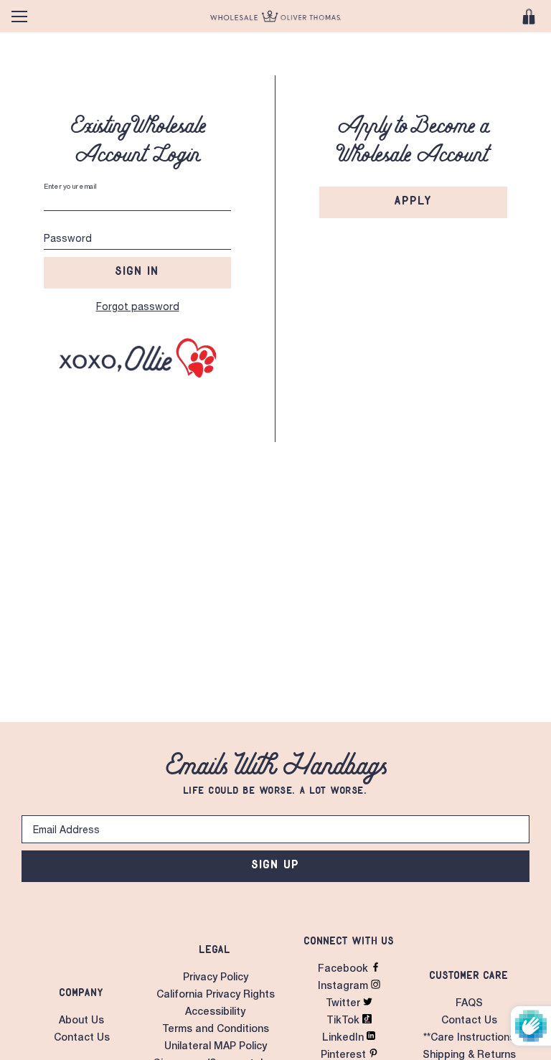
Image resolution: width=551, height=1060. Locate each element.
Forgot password (137, 308)
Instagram (344, 987)
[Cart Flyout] (529, 16)
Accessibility (215, 1013)
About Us (81, 1021)
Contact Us (82, 1038)
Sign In (137, 270)
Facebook (344, 970)
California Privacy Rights (215, 995)
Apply (414, 200)
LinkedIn (344, 1038)
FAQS (469, 1004)
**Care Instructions (469, 1038)
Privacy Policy (215, 978)
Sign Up (276, 864)
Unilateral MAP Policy (215, 1047)
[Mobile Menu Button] (19, 16)
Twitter (344, 1004)
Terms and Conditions (215, 1030)
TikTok (344, 1021)
